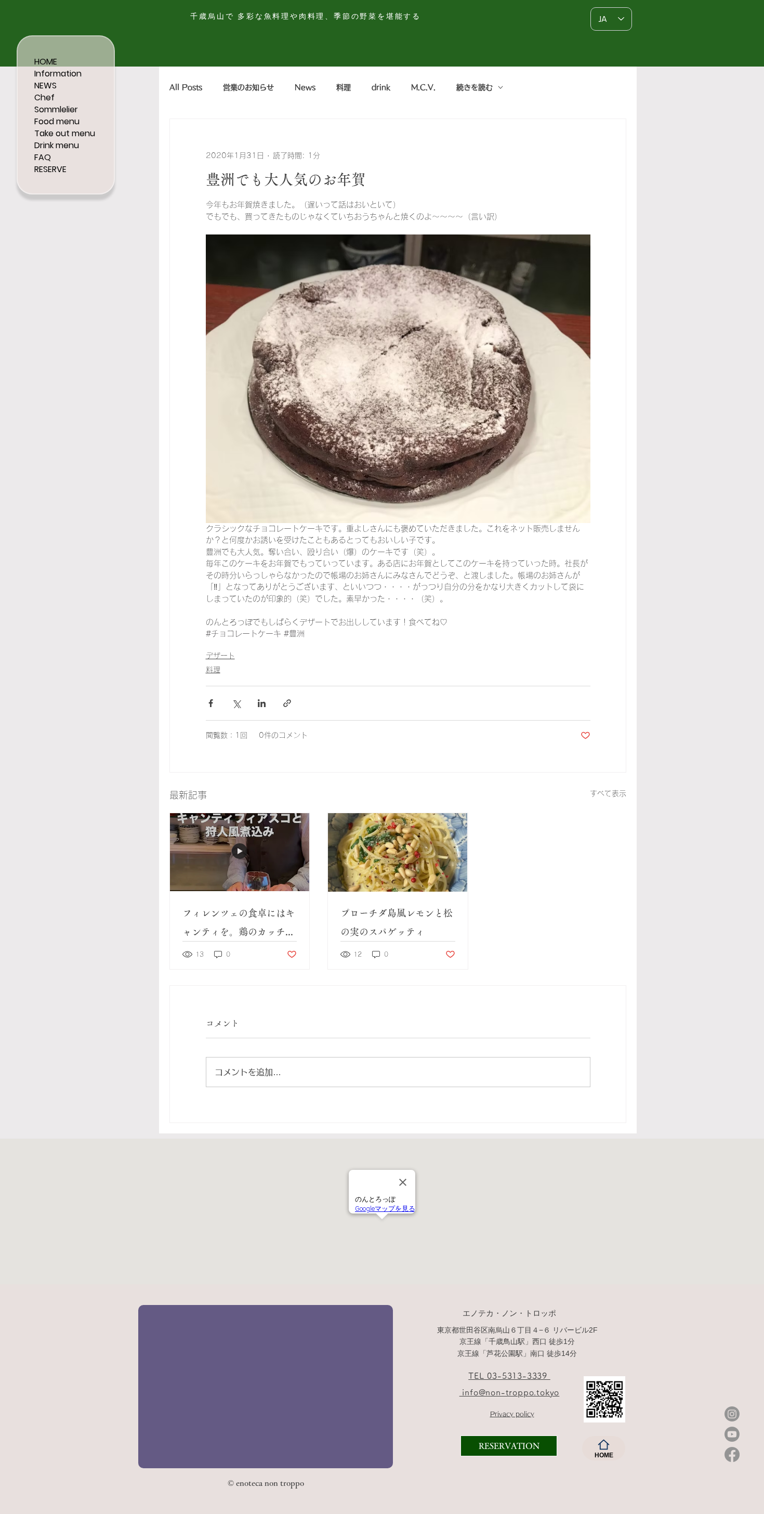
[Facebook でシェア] (211, 703)
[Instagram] (732, 1413)
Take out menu (64, 133)
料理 (343, 87)
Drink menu (56, 145)
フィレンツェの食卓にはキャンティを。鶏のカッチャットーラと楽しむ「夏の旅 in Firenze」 (238, 924)
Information (58, 74)
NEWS (45, 86)
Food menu (57, 121)
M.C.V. (423, 87)
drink (381, 87)
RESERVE (50, 169)
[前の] (152, 1386)
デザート (220, 655)
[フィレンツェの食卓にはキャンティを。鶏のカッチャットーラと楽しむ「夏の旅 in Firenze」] (239, 852)
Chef (44, 97)
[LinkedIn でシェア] (262, 703)
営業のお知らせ (248, 87)
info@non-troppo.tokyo (509, 1392)
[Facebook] (732, 1454)
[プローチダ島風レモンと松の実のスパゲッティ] (397, 852)
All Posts (185, 87)
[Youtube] (732, 1434)
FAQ (42, 157)
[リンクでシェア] (287, 703)
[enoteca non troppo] (211, 1451)
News (305, 87)
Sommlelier (56, 109)
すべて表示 (608, 793)
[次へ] (378, 1386)
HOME (45, 62)
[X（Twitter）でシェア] (236, 703)
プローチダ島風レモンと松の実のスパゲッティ (396, 922)
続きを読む (474, 87)
